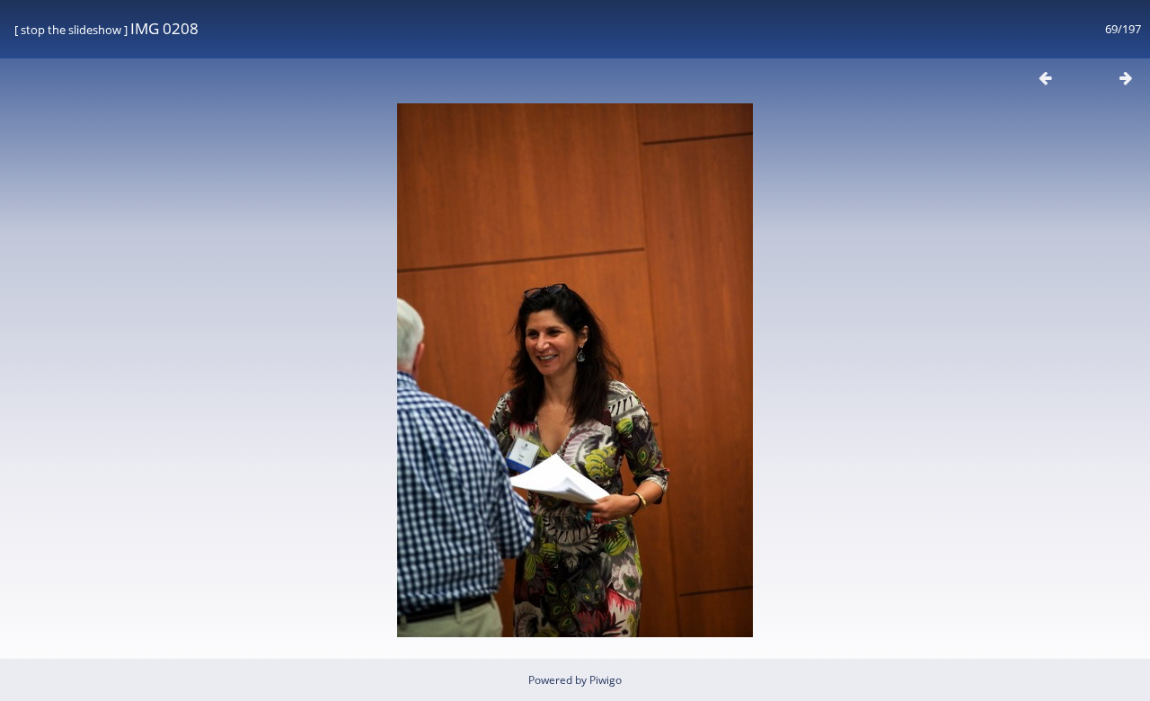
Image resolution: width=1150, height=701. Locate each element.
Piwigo (605, 680)
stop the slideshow (71, 30)
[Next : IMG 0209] (1126, 77)
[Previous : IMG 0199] (1045, 77)
